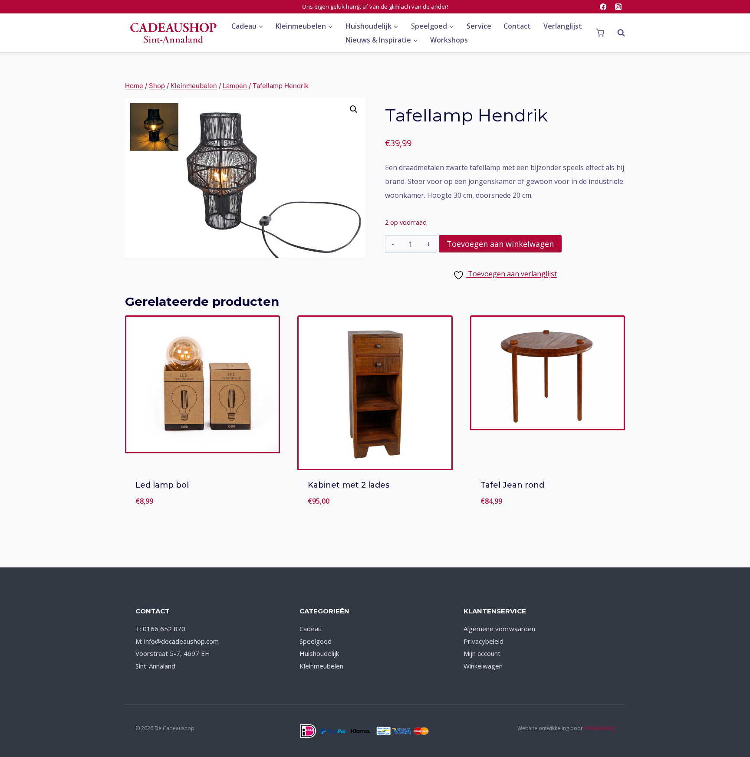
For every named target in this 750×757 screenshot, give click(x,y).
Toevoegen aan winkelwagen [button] (202, 511)
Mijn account (482, 653)
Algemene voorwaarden (499, 628)
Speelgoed (315, 641)
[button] (354, 109)
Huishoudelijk (319, 653)
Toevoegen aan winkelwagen (500, 244)
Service (479, 26)
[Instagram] (618, 6)
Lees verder (375, 511)
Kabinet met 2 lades (348, 485)
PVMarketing (599, 728)
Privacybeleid (483, 641)
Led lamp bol (162, 485)
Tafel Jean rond (512, 485)
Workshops (449, 40)
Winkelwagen (483, 666)
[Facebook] (603, 6)
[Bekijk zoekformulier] (617, 33)
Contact (517, 26)
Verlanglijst (562, 26)
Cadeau (310, 628)
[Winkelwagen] (600, 33)
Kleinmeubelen (321, 666)
